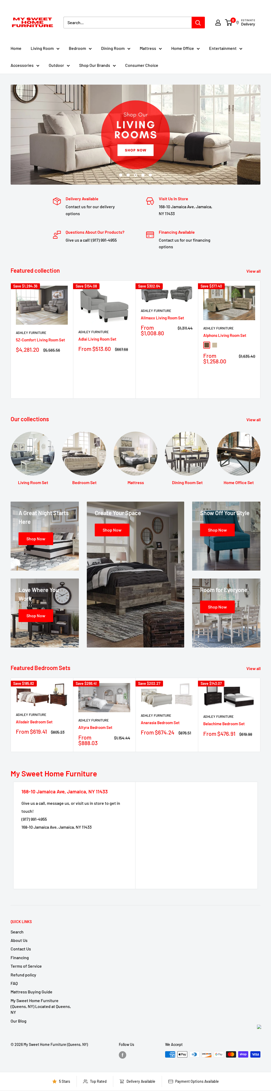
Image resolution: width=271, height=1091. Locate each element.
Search (17, 931)
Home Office (182, 48)
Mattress (148, 48)
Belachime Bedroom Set (224, 723)
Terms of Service (26, 965)
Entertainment (223, 48)
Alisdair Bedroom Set (34, 721)
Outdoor (56, 65)
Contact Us (21, 948)
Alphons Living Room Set (224, 335)
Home (16, 48)
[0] (228, 22)
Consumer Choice (141, 65)
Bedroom (77, 48)
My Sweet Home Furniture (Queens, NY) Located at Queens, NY (41, 1006)
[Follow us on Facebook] (122, 1055)
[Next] (260, 339)
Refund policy (23, 974)
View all (253, 270)
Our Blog (18, 1020)
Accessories (22, 65)
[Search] (198, 22)
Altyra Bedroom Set (95, 727)
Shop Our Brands (94, 65)
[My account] (218, 22)
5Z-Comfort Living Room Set (40, 339)
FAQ (14, 983)
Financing (20, 957)
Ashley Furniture (31, 333)
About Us (19, 940)
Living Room (42, 48)
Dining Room (113, 48)
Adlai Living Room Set (97, 339)
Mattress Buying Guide (31, 991)
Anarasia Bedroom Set (160, 722)
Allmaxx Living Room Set (162, 317)
